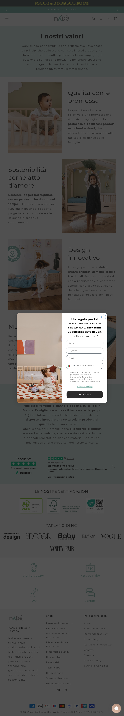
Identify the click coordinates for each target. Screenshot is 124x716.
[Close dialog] (103, 317)
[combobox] (70, 366)
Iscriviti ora (84, 394)
